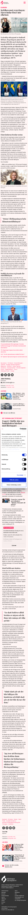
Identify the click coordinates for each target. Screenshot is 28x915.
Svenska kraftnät (11, 367)
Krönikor (3, 902)
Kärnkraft (9, 366)
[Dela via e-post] (12, 374)
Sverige (12, 371)
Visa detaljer (20, 475)
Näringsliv (3, 892)
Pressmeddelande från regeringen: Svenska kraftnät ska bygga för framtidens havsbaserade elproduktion (13, 345)
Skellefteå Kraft (9, 369)
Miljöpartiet (3, 366)
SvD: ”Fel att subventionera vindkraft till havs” (12, 354)
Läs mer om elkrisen (9, 413)
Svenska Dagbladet (21, 367)
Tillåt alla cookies (14, 479)
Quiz (2, 903)
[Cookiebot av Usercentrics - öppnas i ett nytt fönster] (20, 429)
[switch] (24, 459)
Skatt (20, 819)
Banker (16, 819)
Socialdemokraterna (11, 821)
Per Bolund (10, 363)
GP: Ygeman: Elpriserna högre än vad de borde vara (14, 356)
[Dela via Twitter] (5, 374)
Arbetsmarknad (4, 890)
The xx (15, 369)
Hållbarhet (3, 898)
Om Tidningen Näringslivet (20, 900)
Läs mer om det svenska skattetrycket (11, 866)
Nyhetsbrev (17, 892)
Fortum (2, 369)
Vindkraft (3, 364)
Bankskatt (4, 819)
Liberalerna (3, 367)
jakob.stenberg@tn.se (8, 382)
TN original (4, 824)
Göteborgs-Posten (5, 371)
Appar (16, 890)
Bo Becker (10, 819)
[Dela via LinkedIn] (8, 374)
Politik (3, 821)
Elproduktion (4, 363)
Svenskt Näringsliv (18, 363)
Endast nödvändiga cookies (14, 484)
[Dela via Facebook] (2, 374)
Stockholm (10, 824)
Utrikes (3, 900)
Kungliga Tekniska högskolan (13, 364)
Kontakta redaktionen (19, 895)
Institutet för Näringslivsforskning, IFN (11, 822)
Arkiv (16, 894)
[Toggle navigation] (25, 2)
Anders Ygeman (17, 366)
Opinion (3, 897)
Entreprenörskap (5, 895)
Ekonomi (3, 894)
